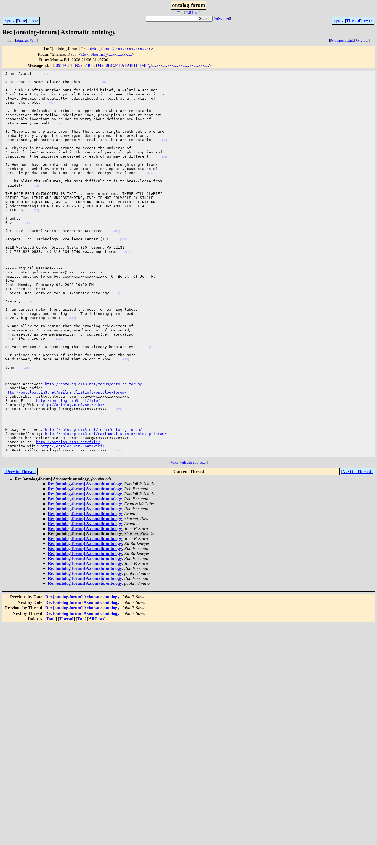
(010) (26, 222)
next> (33, 20)
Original (362, 40)
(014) (121, 293)
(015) (33, 301)
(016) (72, 318)
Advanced (222, 19)
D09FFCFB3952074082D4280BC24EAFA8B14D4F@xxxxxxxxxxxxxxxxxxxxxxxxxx (130, 65)
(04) (60, 123)
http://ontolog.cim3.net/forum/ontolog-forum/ (93, 384)
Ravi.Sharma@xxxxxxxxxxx (106, 54)
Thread (353, 20)
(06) (164, 156)
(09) (36, 210)
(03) (51, 102)
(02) (104, 82)
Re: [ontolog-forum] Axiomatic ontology (85, 484)
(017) (59, 338)
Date (21, 20)
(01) (45, 73)
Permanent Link (342, 40)
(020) (26, 367)
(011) (116, 231)
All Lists (193, 12)
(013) (127, 251)
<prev (9, 20)
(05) (164, 140)
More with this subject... (188, 462)
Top (181, 12)
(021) (119, 409)
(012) (123, 239)
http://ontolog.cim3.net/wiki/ (73, 405)
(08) (36, 185)
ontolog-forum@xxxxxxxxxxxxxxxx (118, 48)
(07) (149, 173)
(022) (119, 450)
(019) (125, 359)
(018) (152, 347)
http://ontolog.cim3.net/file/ (68, 400)
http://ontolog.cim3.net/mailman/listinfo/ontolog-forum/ (66, 392)
